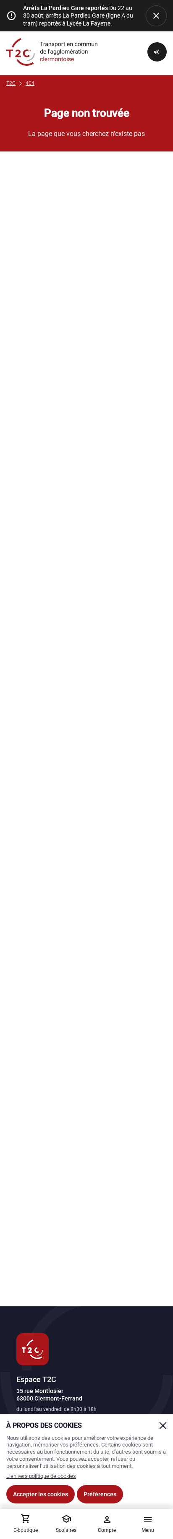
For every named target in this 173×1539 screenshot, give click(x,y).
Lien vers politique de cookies (41, 1476)
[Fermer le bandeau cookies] (163, 1425)
